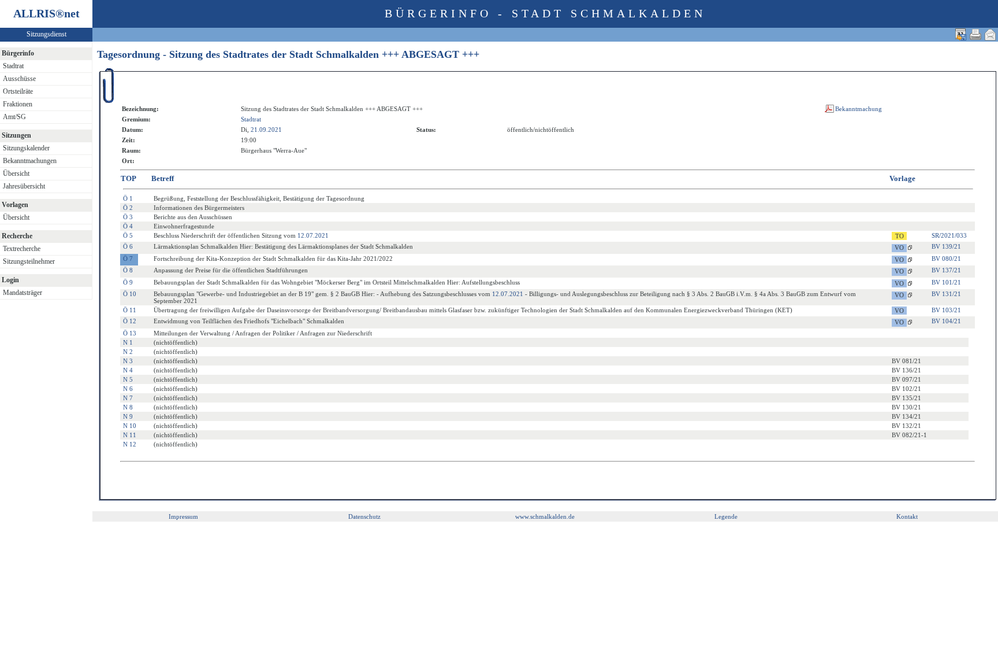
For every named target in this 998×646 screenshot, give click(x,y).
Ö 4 (128, 226)
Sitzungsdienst (46, 34)
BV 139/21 (946, 246)
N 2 (128, 351)
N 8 (128, 407)
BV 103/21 (946, 310)
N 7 (128, 397)
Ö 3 (128, 216)
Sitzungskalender (26, 148)
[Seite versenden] (990, 34)
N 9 (128, 416)
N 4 (128, 370)
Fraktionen (17, 104)
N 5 (128, 379)
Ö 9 (128, 282)
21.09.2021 (266, 129)
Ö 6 (128, 246)
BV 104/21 (946, 321)
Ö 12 (129, 321)
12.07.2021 (313, 235)
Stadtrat (13, 66)
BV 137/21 (946, 270)
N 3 (128, 360)
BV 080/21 (946, 258)
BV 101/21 (946, 282)
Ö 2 (128, 207)
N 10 (129, 425)
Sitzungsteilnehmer (29, 261)
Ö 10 (129, 293)
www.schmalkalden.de (545, 516)
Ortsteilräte (18, 91)
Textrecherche (21, 249)
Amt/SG (14, 117)
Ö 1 (128, 198)
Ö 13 (129, 333)
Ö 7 (128, 258)
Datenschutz (364, 516)
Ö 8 (128, 270)
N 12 (129, 444)
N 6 (128, 388)
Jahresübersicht (24, 186)
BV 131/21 (946, 293)
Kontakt (907, 516)
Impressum (183, 516)
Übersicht (16, 173)
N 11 (129, 434)
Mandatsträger (22, 293)
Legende (726, 516)
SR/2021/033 (949, 235)
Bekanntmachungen (30, 161)
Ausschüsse (19, 79)
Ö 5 (128, 235)
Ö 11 (129, 310)
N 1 (128, 342)
